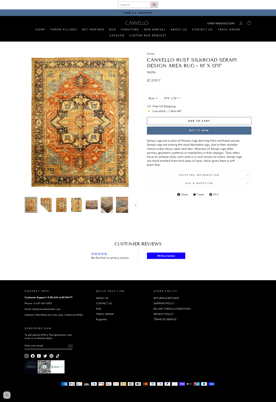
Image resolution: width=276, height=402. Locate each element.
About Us (179, 29)
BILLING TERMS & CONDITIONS (172, 308)
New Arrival (155, 29)
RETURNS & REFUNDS (166, 298)
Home (40, 29)
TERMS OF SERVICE (165, 319)
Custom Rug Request (147, 35)
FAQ (98, 308)
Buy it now (199, 130)
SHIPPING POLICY (164, 303)
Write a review (166, 255)
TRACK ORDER (105, 314)
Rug (112, 29)
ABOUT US (102, 298)
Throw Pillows (63, 29)
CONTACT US (104, 303)
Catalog (117, 35)
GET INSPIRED (93, 29)
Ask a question (199, 183)
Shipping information (199, 175)
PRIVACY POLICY (164, 314)
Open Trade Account (221, 23)
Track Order (228, 29)
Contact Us (202, 29)
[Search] (154, 5)
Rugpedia (101, 319)
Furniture (130, 29)
